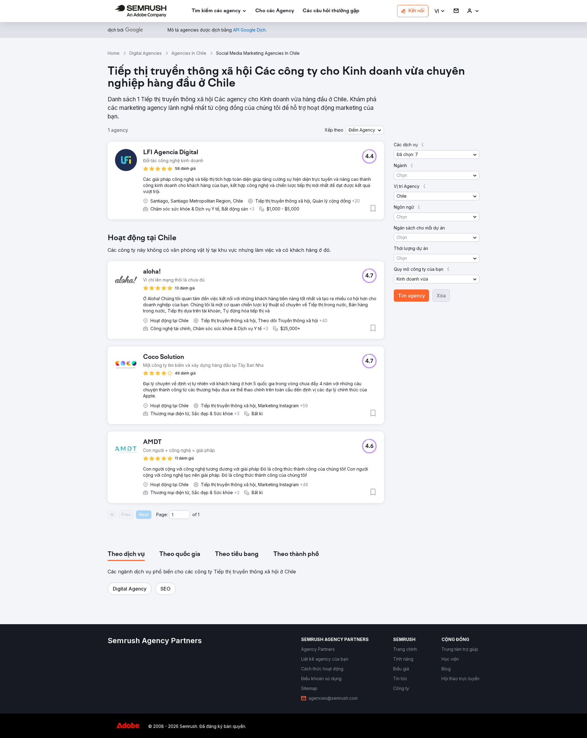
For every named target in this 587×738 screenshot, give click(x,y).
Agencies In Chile (189, 53)
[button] (439, 11)
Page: (162, 514)
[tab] (126, 554)
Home (114, 53)
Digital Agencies (145, 53)
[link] (274, 11)
